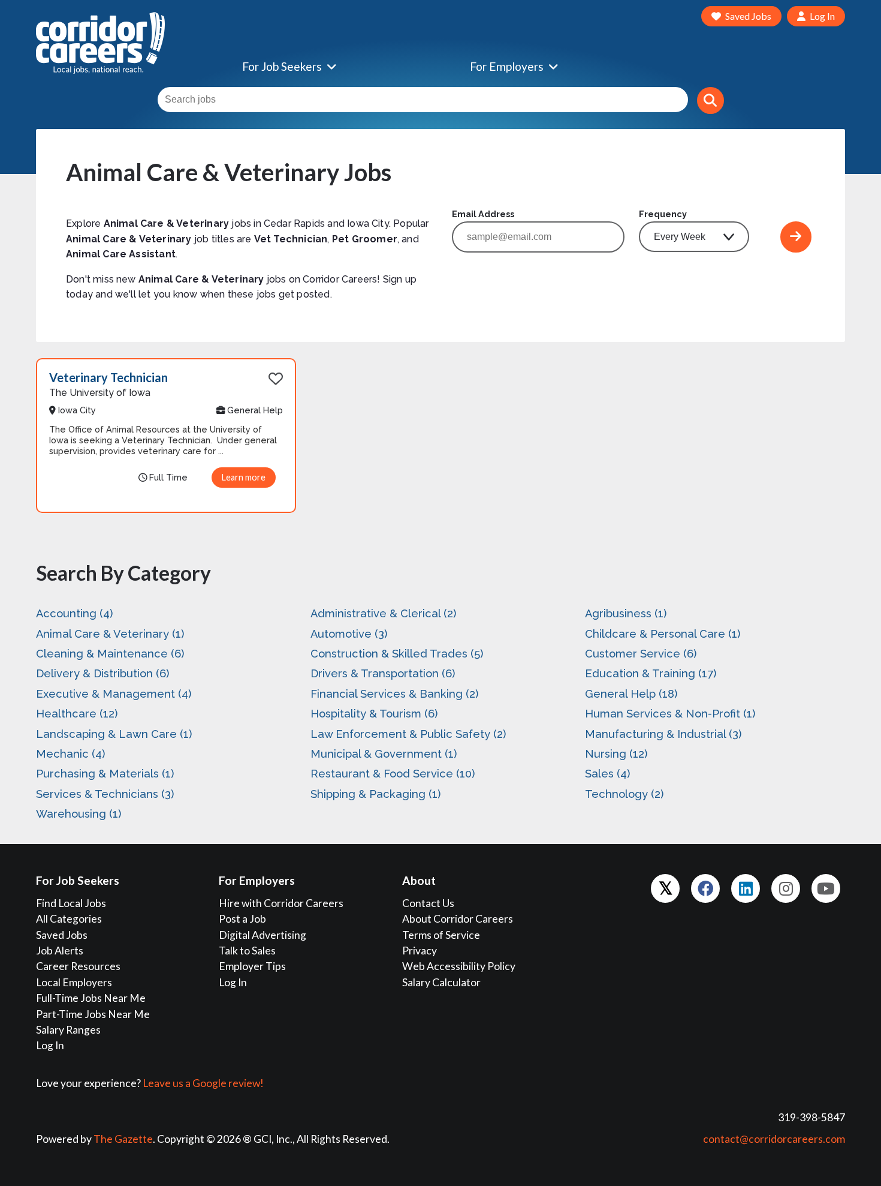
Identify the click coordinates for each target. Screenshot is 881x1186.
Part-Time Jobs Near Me (93, 1014)
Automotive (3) (348, 633)
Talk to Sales (247, 950)
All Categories (69, 918)
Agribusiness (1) (625, 613)
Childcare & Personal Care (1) (662, 633)
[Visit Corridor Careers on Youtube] (825, 888)
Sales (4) (607, 773)
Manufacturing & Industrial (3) (663, 734)
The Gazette (123, 1139)
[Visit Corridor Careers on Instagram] (785, 888)
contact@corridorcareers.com (774, 1139)
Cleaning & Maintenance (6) (110, 653)
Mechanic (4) (70, 753)
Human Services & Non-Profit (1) (670, 713)
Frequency (663, 214)
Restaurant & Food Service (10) (392, 773)
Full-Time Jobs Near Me (91, 998)
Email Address (483, 214)
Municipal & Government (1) (383, 753)
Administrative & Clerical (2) (383, 613)
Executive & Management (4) (113, 693)
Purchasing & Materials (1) (105, 773)
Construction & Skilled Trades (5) (396, 653)
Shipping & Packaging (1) (375, 794)
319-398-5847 (811, 1117)
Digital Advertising (262, 935)
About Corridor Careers (457, 918)
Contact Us (428, 903)
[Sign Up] (795, 237)
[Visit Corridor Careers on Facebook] (705, 888)
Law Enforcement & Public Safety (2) (408, 734)
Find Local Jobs (71, 903)
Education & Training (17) (650, 673)
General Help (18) (631, 693)
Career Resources (78, 966)
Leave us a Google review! (203, 1083)
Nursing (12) (616, 753)
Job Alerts (59, 950)
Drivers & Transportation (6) (382, 673)
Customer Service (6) (640, 653)
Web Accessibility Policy (458, 966)
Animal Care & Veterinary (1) (110, 633)
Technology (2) (624, 794)
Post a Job (242, 918)
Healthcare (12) (76, 713)
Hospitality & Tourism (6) (374, 713)
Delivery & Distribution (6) (102, 673)
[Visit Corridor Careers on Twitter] (665, 888)
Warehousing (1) (78, 813)
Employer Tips (252, 966)
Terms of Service (441, 935)
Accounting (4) (74, 613)
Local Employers (74, 982)
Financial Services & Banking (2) (394, 693)
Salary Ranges (68, 1029)
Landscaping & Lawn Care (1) (114, 734)
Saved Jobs (62, 935)
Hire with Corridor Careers (281, 903)
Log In (50, 1045)
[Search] (710, 100)
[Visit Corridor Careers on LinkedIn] (745, 888)
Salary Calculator (441, 982)
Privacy (419, 950)
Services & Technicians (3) (105, 794)
